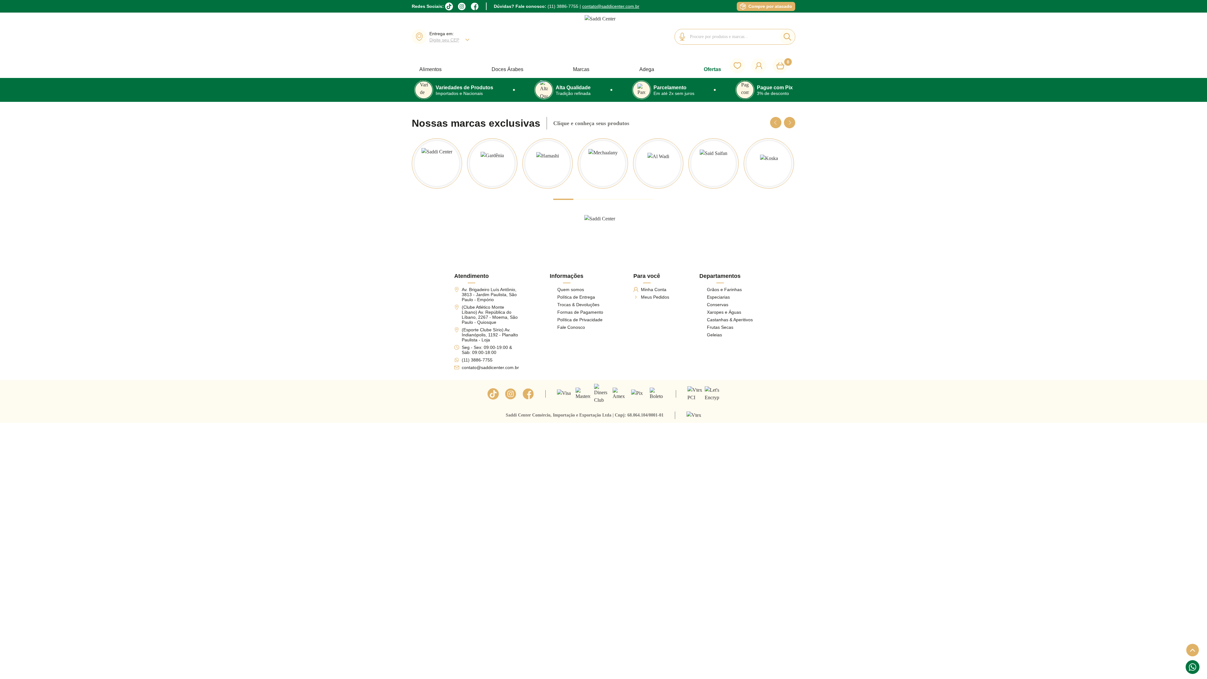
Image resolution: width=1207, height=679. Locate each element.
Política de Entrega (576, 297)
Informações (566, 276)
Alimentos (430, 69)
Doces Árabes (507, 69)
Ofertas (712, 69)
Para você (646, 276)
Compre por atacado (770, 6)
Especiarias (718, 297)
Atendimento (471, 276)
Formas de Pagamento (580, 312)
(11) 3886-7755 (563, 6)
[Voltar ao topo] (1192, 650)
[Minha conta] (758, 65)
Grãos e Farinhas (724, 289)
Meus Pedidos (655, 297)
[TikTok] (449, 6)
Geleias (714, 334)
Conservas (717, 304)
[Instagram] (462, 6)
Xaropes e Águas (724, 312)
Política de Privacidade (580, 319)
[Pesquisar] (787, 36)
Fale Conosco (571, 327)
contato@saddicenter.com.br (610, 6)
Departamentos (720, 276)
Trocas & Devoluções (578, 304)
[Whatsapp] (1192, 667)
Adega (646, 69)
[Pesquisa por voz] (682, 36)
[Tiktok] (493, 394)
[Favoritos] (737, 65)
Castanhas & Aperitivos (730, 319)
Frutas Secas (720, 327)
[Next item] (789, 122)
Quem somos (570, 289)
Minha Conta (653, 289)
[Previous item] (775, 122)
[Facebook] (475, 6)
